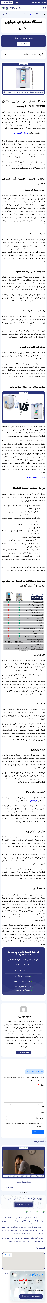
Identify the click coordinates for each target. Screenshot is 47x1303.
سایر (31, 14)
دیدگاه (41, 1085)
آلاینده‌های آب (32, 800)
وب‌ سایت (40, 1118)
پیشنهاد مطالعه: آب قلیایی (35, 477)
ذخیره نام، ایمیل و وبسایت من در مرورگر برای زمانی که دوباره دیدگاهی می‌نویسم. (24, 1125)
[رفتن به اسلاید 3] (22, 1192)
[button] (7, 2)
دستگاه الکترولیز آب (21, 133)
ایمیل (41, 1112)
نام (42, 1106)
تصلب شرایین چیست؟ (23, 1182)
